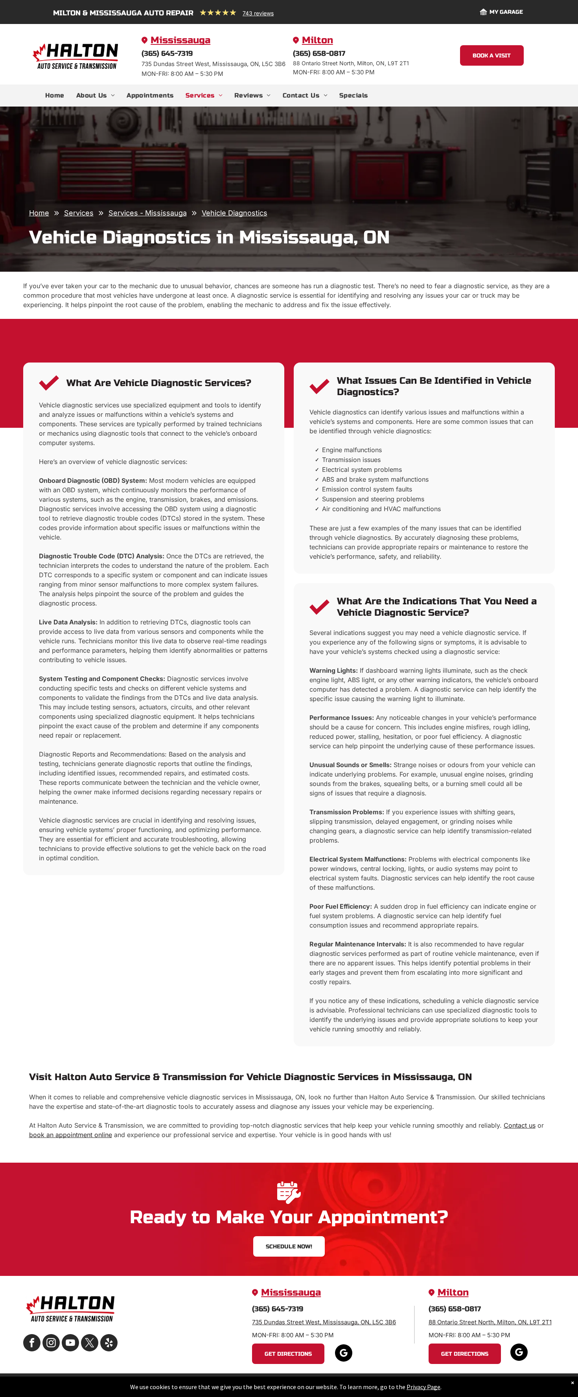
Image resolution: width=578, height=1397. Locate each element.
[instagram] (51, 1343)
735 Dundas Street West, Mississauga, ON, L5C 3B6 (324, 1322)
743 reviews (258, 13)
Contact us (520, 1125)
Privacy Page (423, 1387)
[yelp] (109, 1343)
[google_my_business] (343, 1354)
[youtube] (70, 1343)
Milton (317, 40)
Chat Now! (498, 1350)
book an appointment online (70, 1135)
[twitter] (89, 1343)
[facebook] (31, 1343)
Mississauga (180, 40)
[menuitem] (54, 95)
